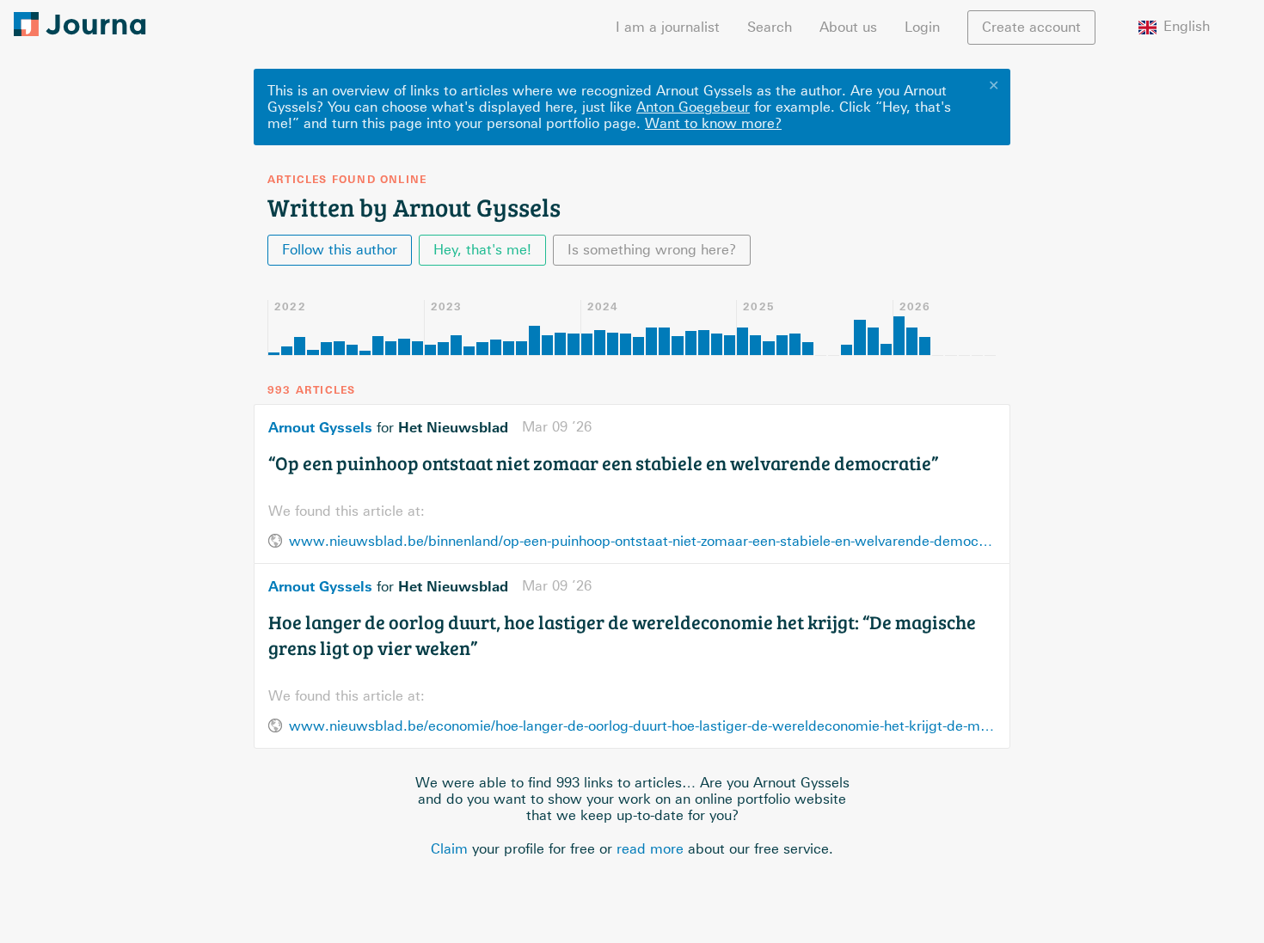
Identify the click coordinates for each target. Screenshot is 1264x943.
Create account (1031, 27)
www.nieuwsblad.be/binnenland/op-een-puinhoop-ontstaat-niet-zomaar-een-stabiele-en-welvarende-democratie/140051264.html (642, 541)
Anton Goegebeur (693, 107)
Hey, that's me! (482, 250)
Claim (449, 849)
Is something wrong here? (652, 250)
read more (650, 849)
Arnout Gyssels (320, 427)
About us (848, 27)
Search (769, 27)
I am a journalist (668, 27)
